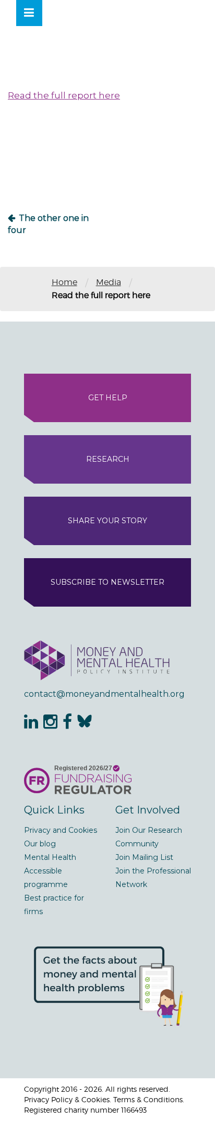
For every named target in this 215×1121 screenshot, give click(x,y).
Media (108, 282)
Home (64, 282)
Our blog (40, 843)
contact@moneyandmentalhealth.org (104, 694)
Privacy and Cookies (60, 830)
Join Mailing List (144, 857)
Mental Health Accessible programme (50, 871)
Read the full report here (64, 95)
